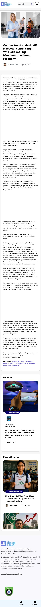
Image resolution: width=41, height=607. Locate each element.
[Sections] (6, 601)
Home (21, 605)
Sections (6, 605)
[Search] (32, 4)
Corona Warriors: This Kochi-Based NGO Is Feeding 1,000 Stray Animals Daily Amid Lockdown (19, 363)
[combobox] (24, 4)
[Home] (21, 602)
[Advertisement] (20, 126)
